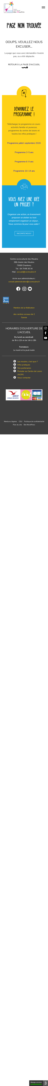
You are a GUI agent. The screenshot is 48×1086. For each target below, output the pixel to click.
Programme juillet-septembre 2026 (24, 143)
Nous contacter (24, 377)
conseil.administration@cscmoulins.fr (24, 281)
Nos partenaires (24, 368)
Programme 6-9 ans (24, 161)
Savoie (24, 317)
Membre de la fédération (24, 308)
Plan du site (17, 425)
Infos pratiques (23, 365)
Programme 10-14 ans (24, 170)
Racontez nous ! (24, 233)
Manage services (36, 1082)
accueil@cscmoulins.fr (26, 272)
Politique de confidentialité (34, 421)
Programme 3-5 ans (24, 152)
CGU (20, 421)
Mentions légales (10, 421)
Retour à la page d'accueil (24, 64)
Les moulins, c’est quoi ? (27, 361)
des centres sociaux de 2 (24, 314)
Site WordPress (29, 425)
